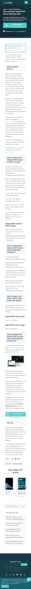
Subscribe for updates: (15, 561)
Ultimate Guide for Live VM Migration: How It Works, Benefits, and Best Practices (14, 536)
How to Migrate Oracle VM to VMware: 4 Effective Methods (13, 530)
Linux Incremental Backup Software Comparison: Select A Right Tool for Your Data (14, 542)
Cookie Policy (9, 582)
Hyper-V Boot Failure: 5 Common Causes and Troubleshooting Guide (14, 518)
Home (5, 9)
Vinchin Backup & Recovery (15, 347)
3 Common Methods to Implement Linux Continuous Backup (14, 524)
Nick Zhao (15, 31)
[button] (25, 487)
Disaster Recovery (14, 9)
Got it (5, 586)
